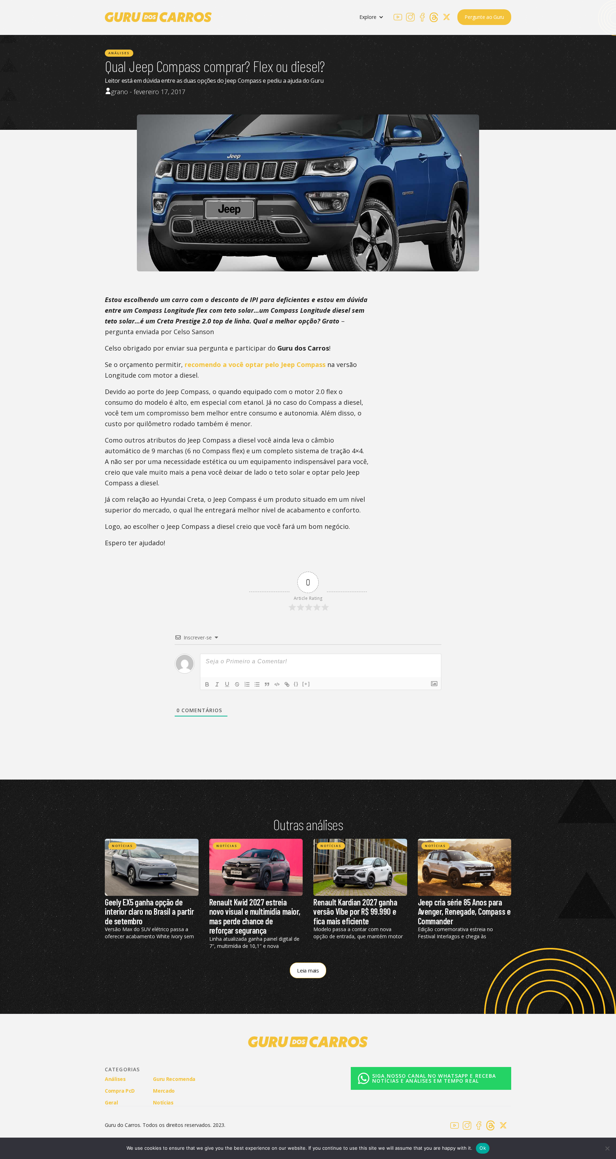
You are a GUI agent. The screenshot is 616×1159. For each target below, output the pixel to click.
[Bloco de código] (277, 684)
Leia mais (308, 970)
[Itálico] (217, 684)
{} (296, 683)
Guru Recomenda (174, 1079)
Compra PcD (120, 1090)
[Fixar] (237, 684)
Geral (111, 1102)
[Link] (287, 684)
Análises (119, 53)
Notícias (122, 845)
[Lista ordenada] (247, 684)
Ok (482, 1148)
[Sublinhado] (227, 684)
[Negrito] (207, 684)
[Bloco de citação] (267, 684)
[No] (607, 1148)
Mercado (164, 1090)
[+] (306, 683)
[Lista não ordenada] (257, 684)
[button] (371, 17)
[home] (158, 17)
